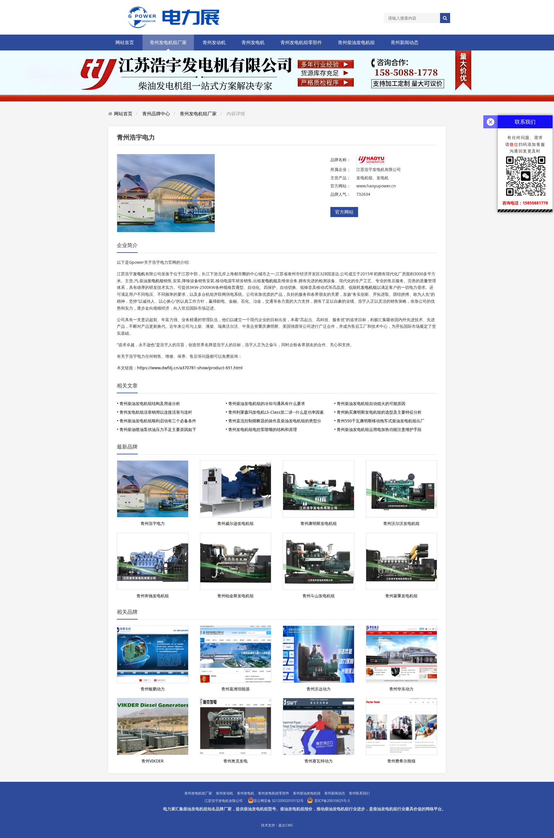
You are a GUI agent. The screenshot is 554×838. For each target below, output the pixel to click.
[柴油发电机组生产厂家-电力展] (170, 17)
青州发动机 (214, 42)
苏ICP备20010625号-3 (332, 800)
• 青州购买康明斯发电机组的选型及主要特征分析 (378, 412)
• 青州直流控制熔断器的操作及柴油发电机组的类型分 (273, 420)
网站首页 (124, 42)
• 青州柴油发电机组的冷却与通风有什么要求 (265, 403)
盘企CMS (285, 825)
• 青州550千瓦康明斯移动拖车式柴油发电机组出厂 (379, 420)
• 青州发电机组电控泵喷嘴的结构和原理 (261, 429)
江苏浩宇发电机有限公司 (224, 800)
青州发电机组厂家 (168, 42)
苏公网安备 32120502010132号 (279, 800)
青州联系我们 (359, 793)
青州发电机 (253, 42)
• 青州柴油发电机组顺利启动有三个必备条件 (156, 420)
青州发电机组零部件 (301, 42)
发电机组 (155, 280)
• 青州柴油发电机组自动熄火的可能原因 (369, 403)
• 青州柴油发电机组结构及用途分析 (148, 403)
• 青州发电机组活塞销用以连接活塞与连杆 (154, 412)
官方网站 (344, 212)
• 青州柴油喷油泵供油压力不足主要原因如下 (156, 429)
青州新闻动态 (404, 42)
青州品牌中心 (156, 113)
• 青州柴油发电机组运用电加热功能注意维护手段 (378, 429)
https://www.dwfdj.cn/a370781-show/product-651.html (190, 367)
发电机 (139, 273)
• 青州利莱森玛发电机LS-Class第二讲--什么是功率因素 (275, 412)
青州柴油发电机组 (356, 42)
